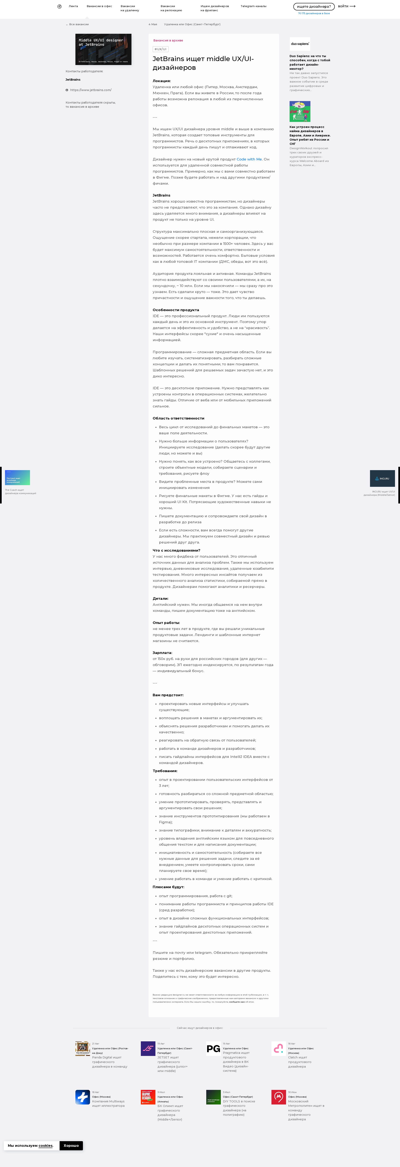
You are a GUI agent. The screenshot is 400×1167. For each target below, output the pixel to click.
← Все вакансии (77, 24)
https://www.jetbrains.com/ (90, 90)
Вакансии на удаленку (130, 8)
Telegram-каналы (254, 6)
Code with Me (249, 159)
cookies (45, 1146)
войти (343, 6)
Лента (73, 6)
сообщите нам (237, 1001)
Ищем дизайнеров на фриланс (215, 8)
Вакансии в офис (99, 6)
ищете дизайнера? (314, 7)
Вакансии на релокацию (171, 8)
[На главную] (59, 9)
